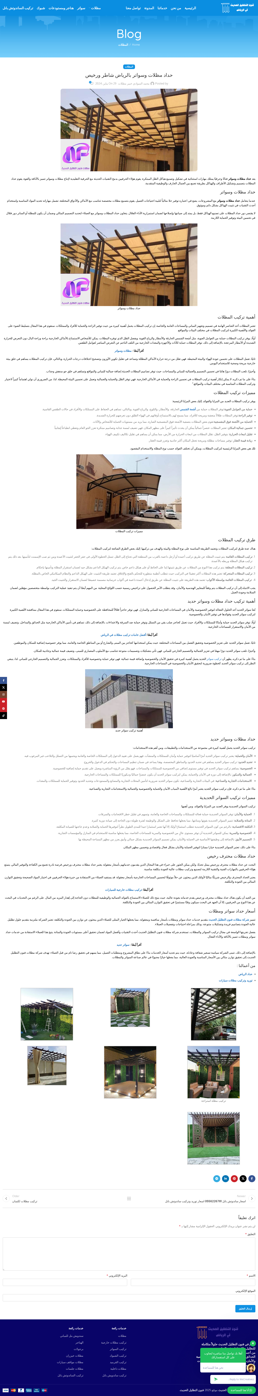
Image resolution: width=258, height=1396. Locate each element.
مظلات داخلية (118, 1369)
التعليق (250, 1234)
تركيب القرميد (118, 1362)
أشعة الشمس (188, 409)
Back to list (129, 1198)
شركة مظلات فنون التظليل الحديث (229, 919)
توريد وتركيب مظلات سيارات (235, 980)
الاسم (251, 1275)
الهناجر (79, 1342)
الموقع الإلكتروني (245, 1291)
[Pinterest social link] (234, 1178)
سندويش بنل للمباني (71, 1336)
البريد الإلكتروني (117, 1275)
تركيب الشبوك (118, 1356)
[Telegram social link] (216, 1178)
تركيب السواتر (118, 1349)
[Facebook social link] (251, 1178)
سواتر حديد (123, 945)
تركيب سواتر (214, 659)
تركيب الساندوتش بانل (70, 1375)
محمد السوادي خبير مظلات (134, 83)
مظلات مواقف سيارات (70, 1362)
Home (136, 45)
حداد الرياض (245, 974)
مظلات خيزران (74, 1356)
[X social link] (243, 1178)
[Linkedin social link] (225, 1178)
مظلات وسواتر (123, 351)
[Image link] (218, 1332)
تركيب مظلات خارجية (113, 1342)
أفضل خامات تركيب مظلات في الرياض (123, 635)
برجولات (78, 1349)
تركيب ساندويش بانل (114, 1375)
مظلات (122, 1336)
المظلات (123, 45)
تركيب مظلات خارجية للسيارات (123, 890)
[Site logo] (238, 7)
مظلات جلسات (74, 1369)
